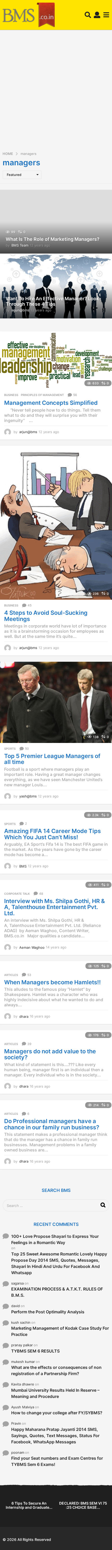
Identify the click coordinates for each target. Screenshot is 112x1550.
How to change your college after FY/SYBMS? (56, 1412)
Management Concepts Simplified (51, 402)
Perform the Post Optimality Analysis (47, 1311)
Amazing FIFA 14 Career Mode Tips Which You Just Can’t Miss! (52, 834)
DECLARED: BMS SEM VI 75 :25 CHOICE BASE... (83, 1505)
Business (11, 395)
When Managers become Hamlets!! (52, 982)
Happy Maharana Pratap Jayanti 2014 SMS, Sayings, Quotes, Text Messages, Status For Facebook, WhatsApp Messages (55, 1435)
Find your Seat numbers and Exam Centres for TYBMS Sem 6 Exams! (57, 1461)
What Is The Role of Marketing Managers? (52, 239)
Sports (10, 748)
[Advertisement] (56, 92)
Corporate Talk (17, 893)
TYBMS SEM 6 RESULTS (35, 1351)
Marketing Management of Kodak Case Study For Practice (60, 1331)
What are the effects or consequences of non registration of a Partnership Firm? (56, 1370)
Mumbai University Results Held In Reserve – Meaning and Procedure (55, 1393)
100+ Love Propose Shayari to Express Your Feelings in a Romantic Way (55, 1239)
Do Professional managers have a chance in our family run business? (51, 1124)
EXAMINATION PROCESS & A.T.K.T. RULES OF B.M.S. (57, 1292)
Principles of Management (42, 395)
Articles (11, 975)
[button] (88, 15)
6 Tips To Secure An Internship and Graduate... (29, 1505)
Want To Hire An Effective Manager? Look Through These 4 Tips (52, 301)
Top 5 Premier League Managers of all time (52, 759)
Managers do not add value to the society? (50, 1054)
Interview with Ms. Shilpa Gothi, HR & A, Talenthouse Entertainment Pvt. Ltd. (54, 907)
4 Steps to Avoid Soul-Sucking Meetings (46, 615)
